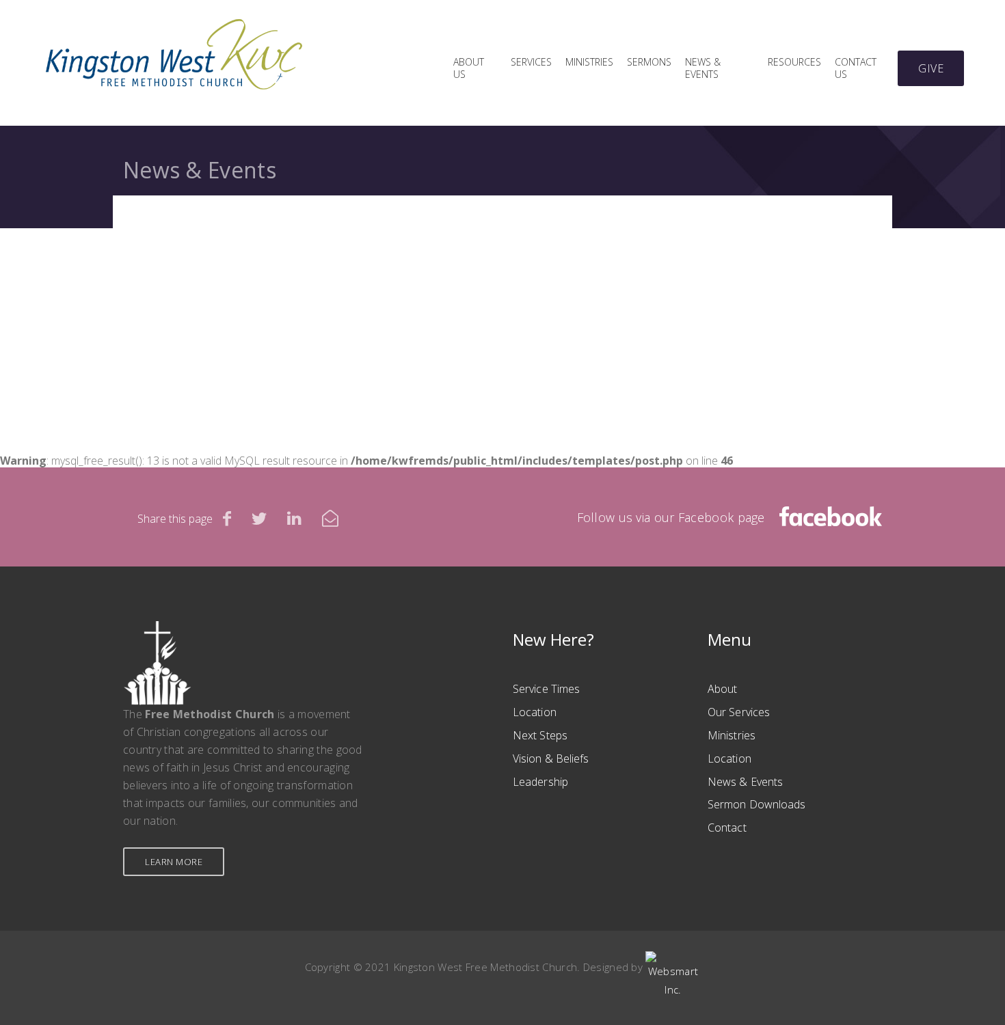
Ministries (589, 62)
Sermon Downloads (757, 804)
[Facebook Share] (227, 518)
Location (535, 712)
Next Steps (540, 735)
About (723, 688)
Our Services (739, 712)
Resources (794, 62)
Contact (727, 827)
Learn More (173, 862)
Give (930, 68)
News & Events (703, 68)
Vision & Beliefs (551, 758)
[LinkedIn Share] (294, 518)
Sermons (649, 62)
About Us (468, 68)
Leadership (540, 781)
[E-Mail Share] (330, 518)
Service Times (546, 688)
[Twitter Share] (259, 518)
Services (531, 62)
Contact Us (855, 68)
